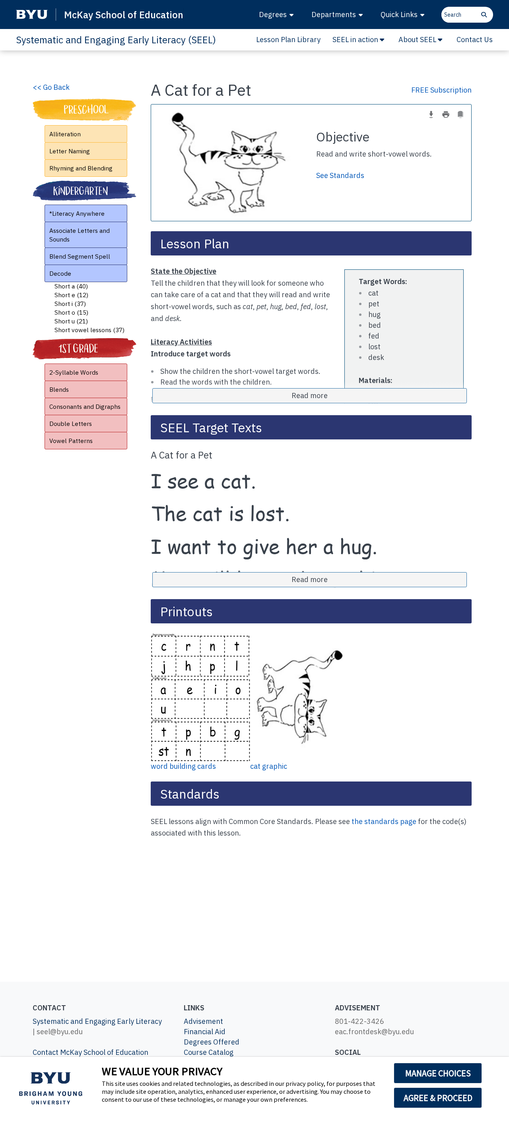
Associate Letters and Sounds (79, 234)
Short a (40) (71, 286)
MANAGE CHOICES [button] (438, 1073)
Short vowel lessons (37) (89, 330)
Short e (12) (71, 295)
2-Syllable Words (73, 372)
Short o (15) (71, 312)
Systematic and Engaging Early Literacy (97, 1021)
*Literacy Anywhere (77, 213)
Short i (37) (70, 304)
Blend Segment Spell (79, 256)
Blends (59, 389)
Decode (60, 273)
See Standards (340, 175)
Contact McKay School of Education (90, 1052)
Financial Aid (204, 1031)
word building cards (183, 766)
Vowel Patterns (71, 441)
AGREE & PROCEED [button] (438, 1097)
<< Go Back (51, 87)
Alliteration (65, 134)
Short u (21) (71, 321)
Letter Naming (69, 151)
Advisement (203, 1021)
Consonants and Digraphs (84, 406)
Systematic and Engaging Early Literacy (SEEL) (116, 39)
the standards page (384, 821)
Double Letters (70, 424)
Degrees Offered (211, 1042)
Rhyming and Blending (81, 168)
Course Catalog (208, 1052)
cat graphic (268, 766)
